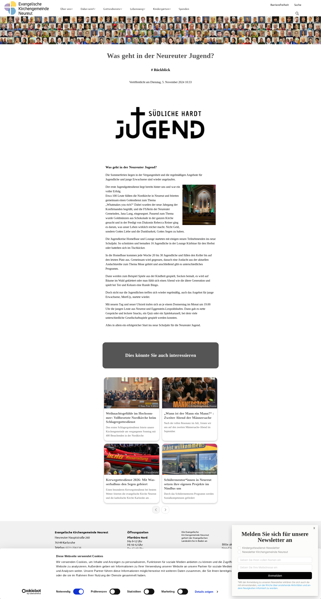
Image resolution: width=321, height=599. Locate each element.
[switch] (115, 592)
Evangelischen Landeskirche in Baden (194, 539)
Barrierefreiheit (279, 4)
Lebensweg (136, 9)
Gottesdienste (111, 9)
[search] (297, 13)
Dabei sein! (87, 9)
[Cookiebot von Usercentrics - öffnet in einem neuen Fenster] (31, 592)
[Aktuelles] (27, 8)
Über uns (65, 9)
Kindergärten (161, 9)
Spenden (184, 9)
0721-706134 (73, 547)
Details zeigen (204, 591)
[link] (66, 8)
